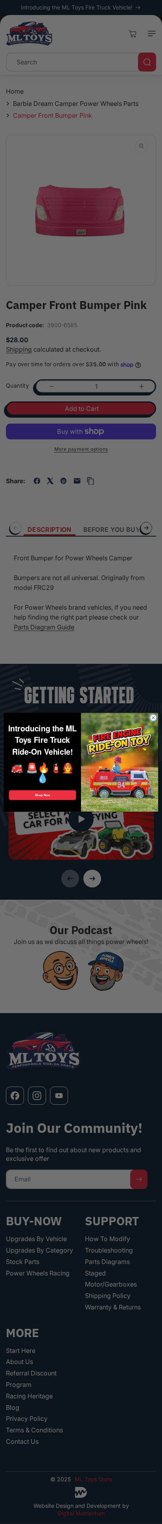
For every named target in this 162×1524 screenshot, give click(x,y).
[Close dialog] (153, 717)
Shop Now (42, 794)
